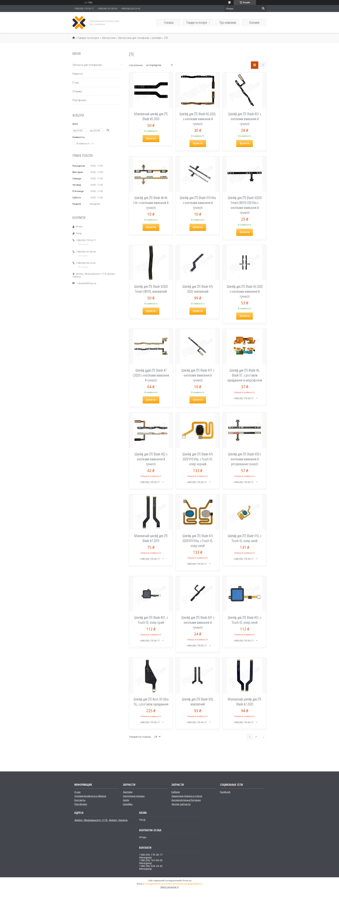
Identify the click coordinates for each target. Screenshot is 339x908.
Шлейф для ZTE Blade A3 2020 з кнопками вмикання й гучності (245, 291)
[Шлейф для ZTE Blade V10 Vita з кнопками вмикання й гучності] (197, 174)
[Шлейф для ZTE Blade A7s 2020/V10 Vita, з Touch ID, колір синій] (197, 512)
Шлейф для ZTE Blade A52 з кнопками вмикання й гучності (151, 459)
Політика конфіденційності (188, 883)
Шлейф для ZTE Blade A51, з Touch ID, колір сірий (151, 620)
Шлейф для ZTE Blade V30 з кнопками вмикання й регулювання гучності (244, 459)
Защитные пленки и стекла (186, 796)
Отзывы (77, 91)
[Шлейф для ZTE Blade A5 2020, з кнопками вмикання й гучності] (197, 90)
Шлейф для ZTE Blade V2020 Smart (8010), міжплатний (151, 289)
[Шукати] (263, 8)
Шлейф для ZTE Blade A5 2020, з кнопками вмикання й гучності (197, 118)
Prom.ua (187, 880)
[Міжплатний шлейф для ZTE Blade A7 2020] (244, 675)
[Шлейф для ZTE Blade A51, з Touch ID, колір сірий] (151, 593)
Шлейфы (128, 804)
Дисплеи (127, 791)
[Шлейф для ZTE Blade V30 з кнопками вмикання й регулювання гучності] (244, 430)
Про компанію (227, 22)
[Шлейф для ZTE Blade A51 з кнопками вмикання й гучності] (244, 90)
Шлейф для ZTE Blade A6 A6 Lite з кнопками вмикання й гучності (150, 202)
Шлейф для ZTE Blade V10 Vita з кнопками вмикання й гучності (198, 202)
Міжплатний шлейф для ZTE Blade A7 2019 (151, 538)
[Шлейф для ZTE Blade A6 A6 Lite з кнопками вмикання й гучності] (151, 174)
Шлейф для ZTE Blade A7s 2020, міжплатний (197, 289)
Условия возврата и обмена (90, 796)
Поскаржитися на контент (158, 883)
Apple (126, 800)
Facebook (225, 791)
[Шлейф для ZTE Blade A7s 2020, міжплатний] (197, 262)
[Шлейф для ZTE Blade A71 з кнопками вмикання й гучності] (197, 346)
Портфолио (79, 100)
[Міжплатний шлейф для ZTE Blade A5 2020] (151, 90)
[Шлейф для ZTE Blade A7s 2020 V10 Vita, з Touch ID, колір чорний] (197, 430)
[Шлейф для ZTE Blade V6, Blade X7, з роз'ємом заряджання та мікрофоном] (244, 346)
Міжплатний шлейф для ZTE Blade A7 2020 (244, 701)
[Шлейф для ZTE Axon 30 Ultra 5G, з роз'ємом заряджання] (151, 675)
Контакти (254, 22)
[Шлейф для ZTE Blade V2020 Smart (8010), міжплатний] (151, 262)
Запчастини (108, 38)
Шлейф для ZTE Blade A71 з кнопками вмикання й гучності (197, 375)
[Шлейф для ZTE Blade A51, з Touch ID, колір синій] (244, 593)
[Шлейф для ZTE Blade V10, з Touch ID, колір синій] (244, 512)
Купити (151, 138)
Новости (77, 73)
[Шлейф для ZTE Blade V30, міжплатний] (197, 675)
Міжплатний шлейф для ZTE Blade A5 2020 (151, 116)
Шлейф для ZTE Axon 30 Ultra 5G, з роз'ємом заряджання (150, 701)
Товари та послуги (196, 22)
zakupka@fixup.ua (86, 283)
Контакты (79, 800)
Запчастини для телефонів (133, 38)
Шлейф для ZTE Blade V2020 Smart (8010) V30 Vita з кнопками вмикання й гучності (244, 205)
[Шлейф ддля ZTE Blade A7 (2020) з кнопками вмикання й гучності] (151, 346)
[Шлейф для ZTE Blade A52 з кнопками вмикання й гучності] (151, 430)
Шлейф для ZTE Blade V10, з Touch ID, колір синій (244, 538)
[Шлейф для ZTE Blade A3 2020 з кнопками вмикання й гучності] (244, 262)
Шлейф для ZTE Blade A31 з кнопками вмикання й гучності (197, 622)
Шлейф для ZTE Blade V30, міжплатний (197, 701)
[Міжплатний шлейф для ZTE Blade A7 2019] (151, 512)
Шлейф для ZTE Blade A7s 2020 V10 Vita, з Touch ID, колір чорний (197, 459)
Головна (169, 22)
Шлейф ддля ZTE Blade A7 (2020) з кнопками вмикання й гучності (151, 375)
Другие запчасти (181, 804)
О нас (75, 82)
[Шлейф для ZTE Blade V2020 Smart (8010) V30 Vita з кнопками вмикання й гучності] (244, 174)
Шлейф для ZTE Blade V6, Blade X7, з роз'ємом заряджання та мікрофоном (244, 375)
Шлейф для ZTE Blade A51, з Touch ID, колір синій (244, 620)
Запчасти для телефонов (87, 65)
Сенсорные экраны (134, 796)
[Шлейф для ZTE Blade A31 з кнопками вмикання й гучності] (197, 593)
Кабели (175, 791)
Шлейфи (156, 38)
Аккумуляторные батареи (186, 800)
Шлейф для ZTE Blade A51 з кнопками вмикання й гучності (244, 118)
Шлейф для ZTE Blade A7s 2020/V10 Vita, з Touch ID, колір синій (197, 540)
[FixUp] (79, 22)
